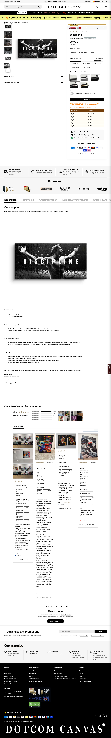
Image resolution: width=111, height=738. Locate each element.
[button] (25, 560)
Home (6, 22)
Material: (75, 48)
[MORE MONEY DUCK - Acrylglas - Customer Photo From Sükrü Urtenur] (61, 418)
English (87, 1)
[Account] (101, 7)
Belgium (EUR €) (100, 1)
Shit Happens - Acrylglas (21, 549)
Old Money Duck (84, 516)
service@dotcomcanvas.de (15, 696)
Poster (92, 52)
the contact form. (66, 614)
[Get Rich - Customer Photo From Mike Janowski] (74, 418)
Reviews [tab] (16, 426)
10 (67, 606)
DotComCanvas (78, 38)
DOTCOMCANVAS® (14, 721)
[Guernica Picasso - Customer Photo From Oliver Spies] (67, 413)
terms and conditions (97, 635)
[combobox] (23, 7)
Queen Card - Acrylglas (64, 497)
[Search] (39, 7)
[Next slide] (8, 70)
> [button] (70, 606)
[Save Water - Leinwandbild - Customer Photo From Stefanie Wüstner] (74, 413)
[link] (27, 189)
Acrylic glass (83, 52)
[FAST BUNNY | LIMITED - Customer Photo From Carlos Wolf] (67, 418)
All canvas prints (15, 22)
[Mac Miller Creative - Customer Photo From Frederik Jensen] (80, 418)
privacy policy (84, 635)
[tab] (10, 200)
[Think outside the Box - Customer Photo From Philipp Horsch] (61, 413)
